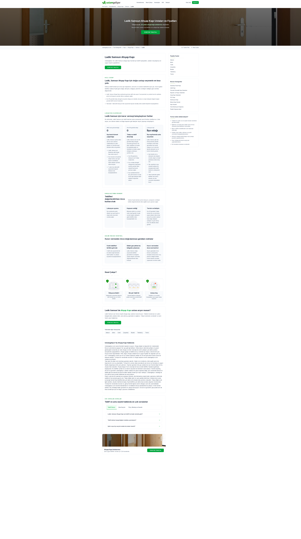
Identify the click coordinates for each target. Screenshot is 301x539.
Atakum (108, 332)
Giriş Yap (188, 2)
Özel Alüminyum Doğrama (176, 106)
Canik (119, 332)
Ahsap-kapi (120, 6)
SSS (163, 2)
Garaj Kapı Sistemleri (175, 95)
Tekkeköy (140, 332)
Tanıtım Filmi (186, 47)
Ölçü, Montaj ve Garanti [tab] (135, 407)
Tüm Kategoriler (117, 47)
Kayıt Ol (195, 2)
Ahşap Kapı (131, 47)
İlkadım (133, 332)
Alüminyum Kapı (174, 99)
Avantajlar (157, 2)
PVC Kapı (172, 97)
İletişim (168, 2)
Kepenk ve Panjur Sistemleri (177, 92)
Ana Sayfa (104, 6)
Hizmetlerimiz (140, 2)
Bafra (113, 332)
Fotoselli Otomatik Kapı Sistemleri (178, 90)
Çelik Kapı (172, 88)
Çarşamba (125, 332)
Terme (147, 332)
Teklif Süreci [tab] (111, 407)
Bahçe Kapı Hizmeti (175, 102)
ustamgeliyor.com (106, 47)
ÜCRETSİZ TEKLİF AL (150, 32)
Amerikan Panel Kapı (175, 85)
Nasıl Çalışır (149, 2)
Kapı (124, 47)
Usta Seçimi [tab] (121, 407)
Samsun (127, 6)
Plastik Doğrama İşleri (175, 109)
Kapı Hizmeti (173, 104)
